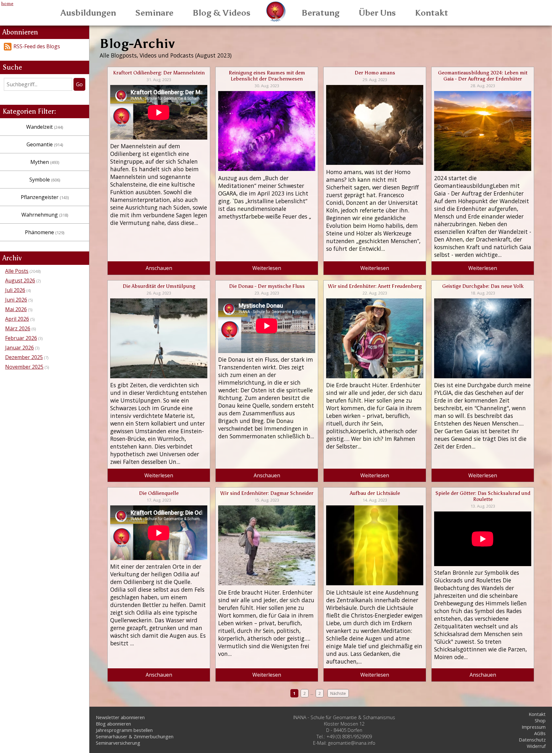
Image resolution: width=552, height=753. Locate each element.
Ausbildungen (88, 13)
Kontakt (431, 13)
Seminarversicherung (118, 743)
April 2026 (17, 318)
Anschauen (159, 268)
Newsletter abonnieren (120, 717)
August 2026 (20, 280)
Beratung (321, 13)
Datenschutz (532, 739)
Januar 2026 (19, 347)
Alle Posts (16, 270)
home (7, 3)
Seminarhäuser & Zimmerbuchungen (134, 736)
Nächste (338, 693)
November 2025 (24, 366)
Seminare (154, 13)
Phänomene (44, 232)
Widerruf (536, 746)
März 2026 (17, 328)
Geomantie (45, 144)
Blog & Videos (221, 13)
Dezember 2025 (24, 357)
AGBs (540, 733)
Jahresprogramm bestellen (124, 730)
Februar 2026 (21, 338)
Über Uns (377, 13)
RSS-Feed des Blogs (36, 46)
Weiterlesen (266, 268)
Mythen (44, 161)
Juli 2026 (15, 290)
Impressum (534, 727)
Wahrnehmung (44, 214)
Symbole (44, 179)
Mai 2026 (16, 309)
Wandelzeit (44, 126)
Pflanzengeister (45, 197)
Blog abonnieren (113, 723)
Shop (540, 720)
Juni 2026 (16, 299)
